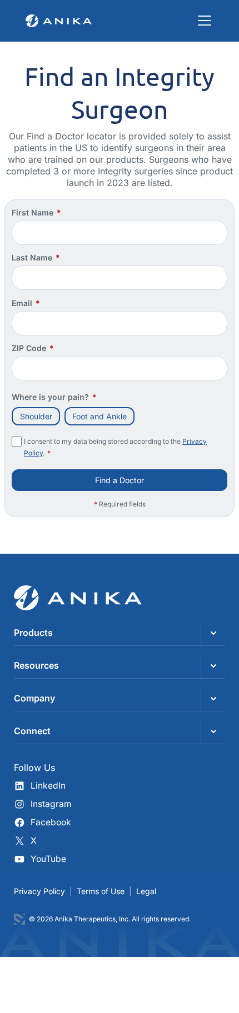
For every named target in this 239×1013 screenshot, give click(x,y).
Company (34, 698)
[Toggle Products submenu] (213, 633)
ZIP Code (33, 348)
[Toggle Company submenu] (213, 698)
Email (26, 303)
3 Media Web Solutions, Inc (19, 919)
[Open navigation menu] (204, 20)
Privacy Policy (39, 891)
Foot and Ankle (99, 416)
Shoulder (36, 416)
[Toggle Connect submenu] (213, 731)
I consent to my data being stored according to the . (115, 447)
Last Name (36, 257)
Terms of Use (101, 891)
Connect (32, 730)
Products (33, 632)
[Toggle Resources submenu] (213, 666)
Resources (36, 665)
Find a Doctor (119, 480)
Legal (146, 891)
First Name (36, 212)
